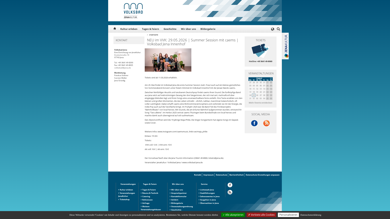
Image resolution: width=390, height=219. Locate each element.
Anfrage (145, 203)
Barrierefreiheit (236, 175)
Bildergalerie (207, 28)
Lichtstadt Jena (207, 189)
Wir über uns (188, 28)
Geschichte (170, 28)
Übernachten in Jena (209, 203)
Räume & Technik (150, 193)
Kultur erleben (128, 28)
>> (271, 78)
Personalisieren (288, 214)
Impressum (208, 175)
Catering (146, 196)
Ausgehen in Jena (208, 199)
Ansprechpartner (179, 193)
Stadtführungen (207, 193)
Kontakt (197, 175)
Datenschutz (221, 175)
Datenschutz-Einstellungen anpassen (263, 175)
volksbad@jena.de (122, 67)
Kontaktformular (178, 196)
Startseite (153, 35)
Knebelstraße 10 (121, 55)
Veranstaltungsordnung (182, 206)
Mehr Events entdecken (260, 102)
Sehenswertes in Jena (210, 196)
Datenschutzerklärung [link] (310, 215)
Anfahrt (174, 199)
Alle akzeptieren (234, 214)
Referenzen (147, 199)
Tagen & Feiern (150, 28)
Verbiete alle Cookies (262, 214)
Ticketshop (125, 199)
